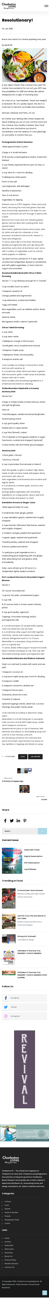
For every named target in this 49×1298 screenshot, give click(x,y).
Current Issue (10, 840)
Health (7, 1209)
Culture (8, 1201)
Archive (8, 1242)
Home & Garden (11, 1212)
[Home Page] (8, 3)
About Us (8, 1256)
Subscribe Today (32, 850)
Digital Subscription (33, 856)
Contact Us (9, 1267)
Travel (7, 1223)
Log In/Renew (30, 869)
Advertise (9, 1252)
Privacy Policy (10, 1260)
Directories (9, 1249)
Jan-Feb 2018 (35, 757)
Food (23, 757)
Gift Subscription (32, 863)
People (7, 1216)
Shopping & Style (12, 1219)
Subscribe (9, 1245)
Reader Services (11, 1263)
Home (7, 1238)
